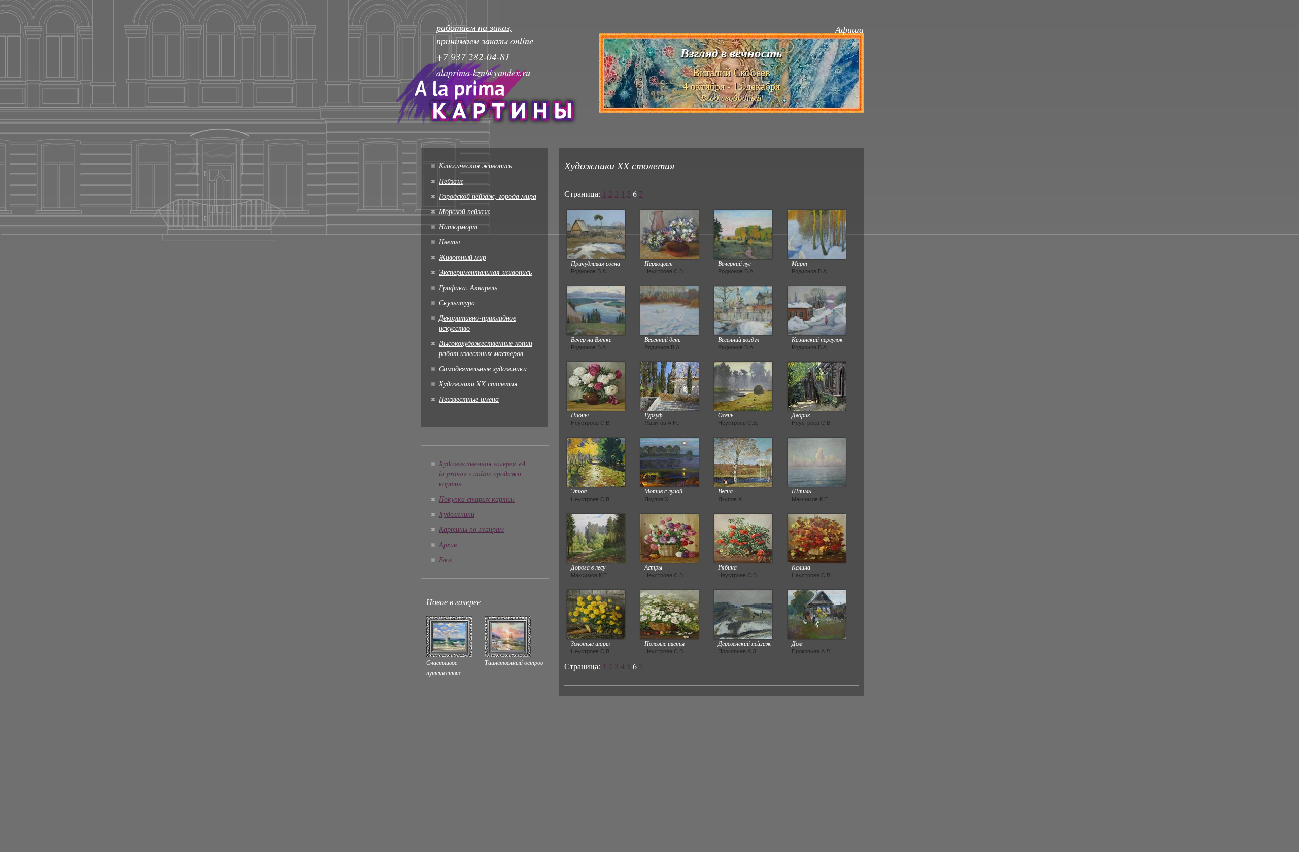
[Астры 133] (669, 537)
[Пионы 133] (596, 385)
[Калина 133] (817, 537)
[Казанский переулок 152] (817, 309)
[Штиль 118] (817, 461)
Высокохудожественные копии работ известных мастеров (485, 348)
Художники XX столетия (478, 383)
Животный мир (462, 257)
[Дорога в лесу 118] (596, 537)
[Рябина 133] (743, 537)
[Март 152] (817, 233)
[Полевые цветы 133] (669, 613)
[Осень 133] (743, 385)
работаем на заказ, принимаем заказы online (484, 34)
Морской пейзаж (464, 211)
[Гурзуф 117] (669, 385)
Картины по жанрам (471, 529)
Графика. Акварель (468, 287)
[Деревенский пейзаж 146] (743, 613)
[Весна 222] (743, 461)
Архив (448, 544)
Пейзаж (451, 181)
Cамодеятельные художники (483, 368)
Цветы (449, 241)
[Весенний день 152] (669, 309)
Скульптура (457, 302)
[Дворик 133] (817, 385)
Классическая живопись (475, 165)
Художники (456, 514)
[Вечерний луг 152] (743, 233)
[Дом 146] (817, 613)
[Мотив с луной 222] (669, 461)
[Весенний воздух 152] (743, 309)
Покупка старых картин (477, 499)
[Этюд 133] (596, 461)
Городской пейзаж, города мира (487, 196)
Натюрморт (458, 226)
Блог (445, 559)
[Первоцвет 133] (669, 233)
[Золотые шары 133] (596, 613)
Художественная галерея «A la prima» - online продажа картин (482, 473)
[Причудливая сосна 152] (596, 233)
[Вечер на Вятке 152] (596, 309)
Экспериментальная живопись (485, 272)
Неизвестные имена (469, 399)
